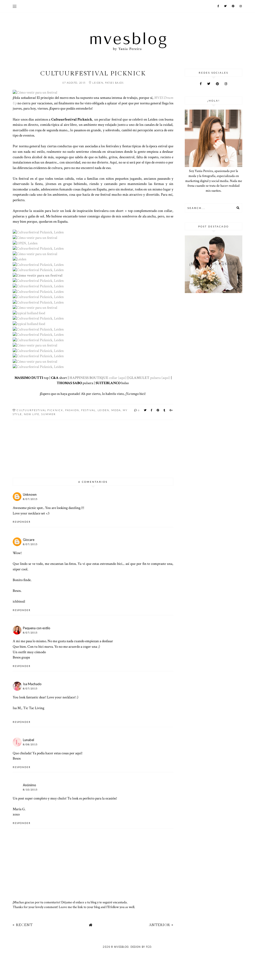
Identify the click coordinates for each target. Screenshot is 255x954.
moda (116, 410)
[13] (38, 291)
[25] (38, 355)
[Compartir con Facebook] (152, 410)
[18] (38, 318)
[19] (29, 323)
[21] (38, 334)
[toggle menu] (14, 6)
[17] (29, 313)
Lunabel (28, 740)
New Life (31, 414)
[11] (38, 280)
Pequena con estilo (36, 628)
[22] (38, 339)
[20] (38, 329)
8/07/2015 (30, 499)
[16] (35, 307)
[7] (19, 259)
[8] (38, 264)
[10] (38, 275)
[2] (38, 232)
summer (48, 414)
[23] (35, 345)
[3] (35, 237)
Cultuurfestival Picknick (40, 410)
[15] (38, 302)
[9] (38, 269)
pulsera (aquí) (149, 377)
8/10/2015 (30, 789)
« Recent (23, 925)
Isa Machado (32, 684)
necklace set (36, 513)
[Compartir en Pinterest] (158, 410)
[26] (35, 361)
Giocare (28, 540)
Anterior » (161, 925)
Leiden (103, 410)
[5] (38, 248)
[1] (35, 92)
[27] (38, 366)
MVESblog (121, 947)
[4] (25, 243)
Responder (22, 521)
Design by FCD (140, 947)
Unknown (30, 494)
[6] (35, 253)
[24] (38, 350)
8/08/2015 (30, 744)
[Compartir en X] (145, 410)
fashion (72, 410)
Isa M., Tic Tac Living (28, 707)
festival (88, 410)
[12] (38, 286)
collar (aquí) (98, 377)
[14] (38, 296)
